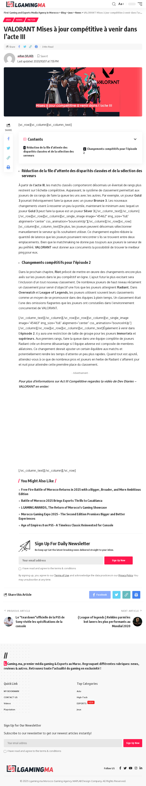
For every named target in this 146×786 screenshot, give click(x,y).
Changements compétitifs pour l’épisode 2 (110, 150)
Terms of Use (61, 575)
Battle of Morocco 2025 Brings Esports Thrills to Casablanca (61, 501)
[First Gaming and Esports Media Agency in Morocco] (29, 4)
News (19, 20)
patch (31, 20)
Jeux (8, 20)
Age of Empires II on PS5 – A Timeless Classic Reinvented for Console (67, 525)
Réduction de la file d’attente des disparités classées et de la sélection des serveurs (48, 151)
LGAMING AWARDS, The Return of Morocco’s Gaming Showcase (64, 507)
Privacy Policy (125, 575)
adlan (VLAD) (25, 56)
